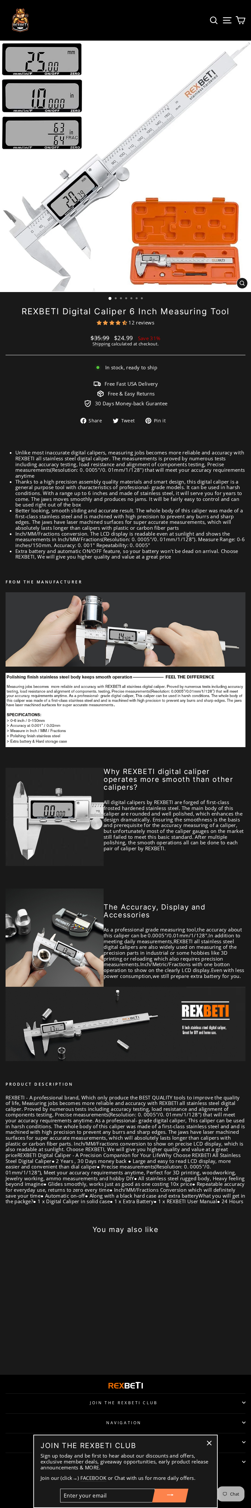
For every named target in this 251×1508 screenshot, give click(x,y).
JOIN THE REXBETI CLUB (124, 1402)
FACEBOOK (93, 1478)
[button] (112, 322)
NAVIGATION (123, 1422)
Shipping (101, 344)
